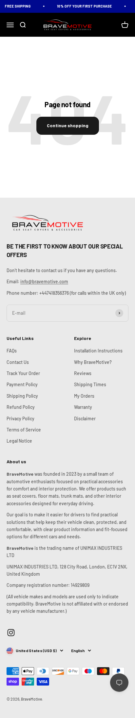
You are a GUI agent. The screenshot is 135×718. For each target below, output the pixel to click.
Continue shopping (67, 125)
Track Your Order (23, 373)
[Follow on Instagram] (11, 632)
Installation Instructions (98, 350)
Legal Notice (19, 441)
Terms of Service (24, 429)
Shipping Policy (22, 396)
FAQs (12, 350)
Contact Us (18, 362)
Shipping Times (90, 384)
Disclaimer (85, 418)
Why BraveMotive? (93, 362)
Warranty (83, 407)
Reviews (82, 373)
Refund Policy (21, 407)
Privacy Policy (20, 418)
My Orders (84, 396)
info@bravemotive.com (44, 281)
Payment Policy (22, 384)
